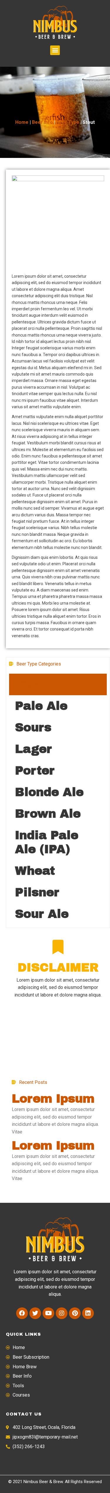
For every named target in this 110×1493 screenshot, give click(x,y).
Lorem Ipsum (53, 1098)
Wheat (35, 871)
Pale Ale (41, 706)
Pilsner (37, 892)
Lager (33, 749)
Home (21, 122)
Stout (32, 684)
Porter (35, 770)
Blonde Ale (49, 792)
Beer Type (67, 122)
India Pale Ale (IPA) (46, 842)
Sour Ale (42, 914)
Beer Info (42, 122)
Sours (33, 727)
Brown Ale (48, 813)
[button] (55, 50)
